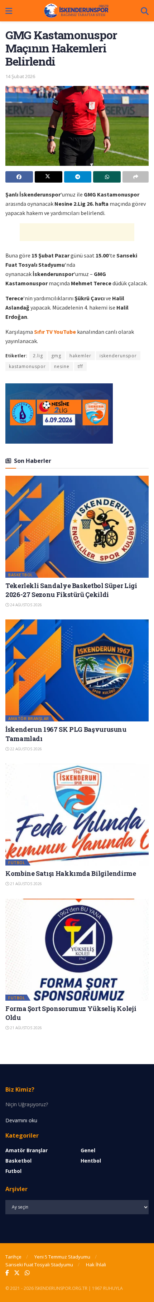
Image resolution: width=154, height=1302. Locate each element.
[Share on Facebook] (19, 177)
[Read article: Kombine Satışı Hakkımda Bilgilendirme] (77, 815)
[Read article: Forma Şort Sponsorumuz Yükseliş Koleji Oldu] (77, 950)
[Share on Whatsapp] (107, 177)
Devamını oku (21, 1120)
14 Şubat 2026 (20, 76)
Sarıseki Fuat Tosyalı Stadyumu (39, 1264)
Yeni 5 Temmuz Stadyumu (62, 1257)
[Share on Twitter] (48, 177)
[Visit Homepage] (76, 11)
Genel (88, 1150)
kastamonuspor (27, 366)
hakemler (80, 356)
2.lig (38, 356)
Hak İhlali (96, 1264)
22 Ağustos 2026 (25, 748)
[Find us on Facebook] (7, 1273)
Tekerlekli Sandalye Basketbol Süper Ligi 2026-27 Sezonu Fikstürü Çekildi (71, 590)
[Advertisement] (77, 232)
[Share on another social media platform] (135, 177)
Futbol (16, 862)
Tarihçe (13, 1257)
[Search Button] (145, 10)
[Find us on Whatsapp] (27, 1273)
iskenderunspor (118, 356)
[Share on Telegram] (78, 177)
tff (80, 366)
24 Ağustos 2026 (25, 604)
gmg (56, 356)
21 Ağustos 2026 (25, 883)
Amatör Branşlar (28, 718)
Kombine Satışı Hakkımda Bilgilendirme (70, 873)
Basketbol (20, 574)
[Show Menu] (8, 10)
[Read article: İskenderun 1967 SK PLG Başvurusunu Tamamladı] (77, 670)
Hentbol (91, 1160)
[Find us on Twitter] (17, 1273)
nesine (61, 366)
